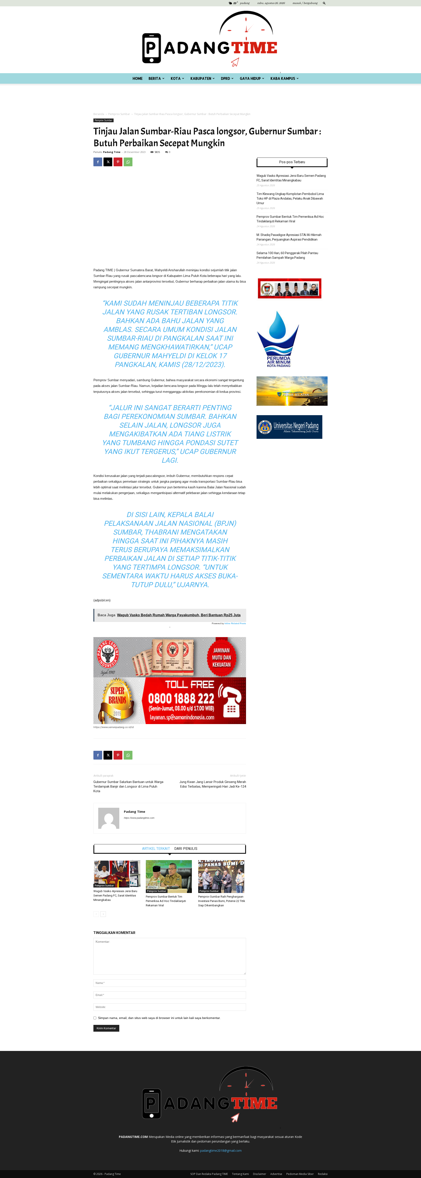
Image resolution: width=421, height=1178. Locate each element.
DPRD (225, 78)
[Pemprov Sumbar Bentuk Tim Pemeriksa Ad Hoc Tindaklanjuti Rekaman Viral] (170, 876)
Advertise (276, 1174)
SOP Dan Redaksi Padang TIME (209, 1174)
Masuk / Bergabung (305, 3)
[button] (324, 3)
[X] (107, 162)
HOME (138, 78)
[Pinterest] (118, 162)
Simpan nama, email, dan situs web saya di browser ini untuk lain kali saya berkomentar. (159, 1018)
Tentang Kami (240, 1174)
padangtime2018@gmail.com (221, 1150)
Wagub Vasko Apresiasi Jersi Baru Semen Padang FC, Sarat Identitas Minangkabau (115, 895)
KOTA (176, 78)
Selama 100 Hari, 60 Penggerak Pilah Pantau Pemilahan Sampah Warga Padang (287, 255)
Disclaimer (259, 1174)
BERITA (155, 78)
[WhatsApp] (128, 162)
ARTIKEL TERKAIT (156, 848)
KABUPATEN (201, 78)
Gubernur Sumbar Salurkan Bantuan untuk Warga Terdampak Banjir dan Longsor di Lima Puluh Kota (128, 786)
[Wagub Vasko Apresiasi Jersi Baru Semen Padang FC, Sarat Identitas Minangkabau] (117, 873)
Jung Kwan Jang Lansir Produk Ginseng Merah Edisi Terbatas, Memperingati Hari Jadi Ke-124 (212, 784)
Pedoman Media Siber (300, 1174)
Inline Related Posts (235, 623)
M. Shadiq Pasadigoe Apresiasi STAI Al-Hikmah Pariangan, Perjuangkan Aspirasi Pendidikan (289, 237)
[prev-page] (96, 914)
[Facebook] (97, 162)
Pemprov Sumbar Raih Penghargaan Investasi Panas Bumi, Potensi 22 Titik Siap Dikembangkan (221, 901)
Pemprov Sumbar (119, 114)
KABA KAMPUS (283, 78)
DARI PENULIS (185, 848)
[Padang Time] (210, 39)
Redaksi (323, 1174)
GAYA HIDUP (250, 78)
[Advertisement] (210, 95)
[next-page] (103, 914)
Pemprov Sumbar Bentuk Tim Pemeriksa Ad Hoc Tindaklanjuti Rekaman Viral (166, 901)
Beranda (98, 114)
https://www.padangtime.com (139, 818)
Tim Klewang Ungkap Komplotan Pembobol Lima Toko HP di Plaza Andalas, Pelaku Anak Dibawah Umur (290, 198)
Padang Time (111, 152)
